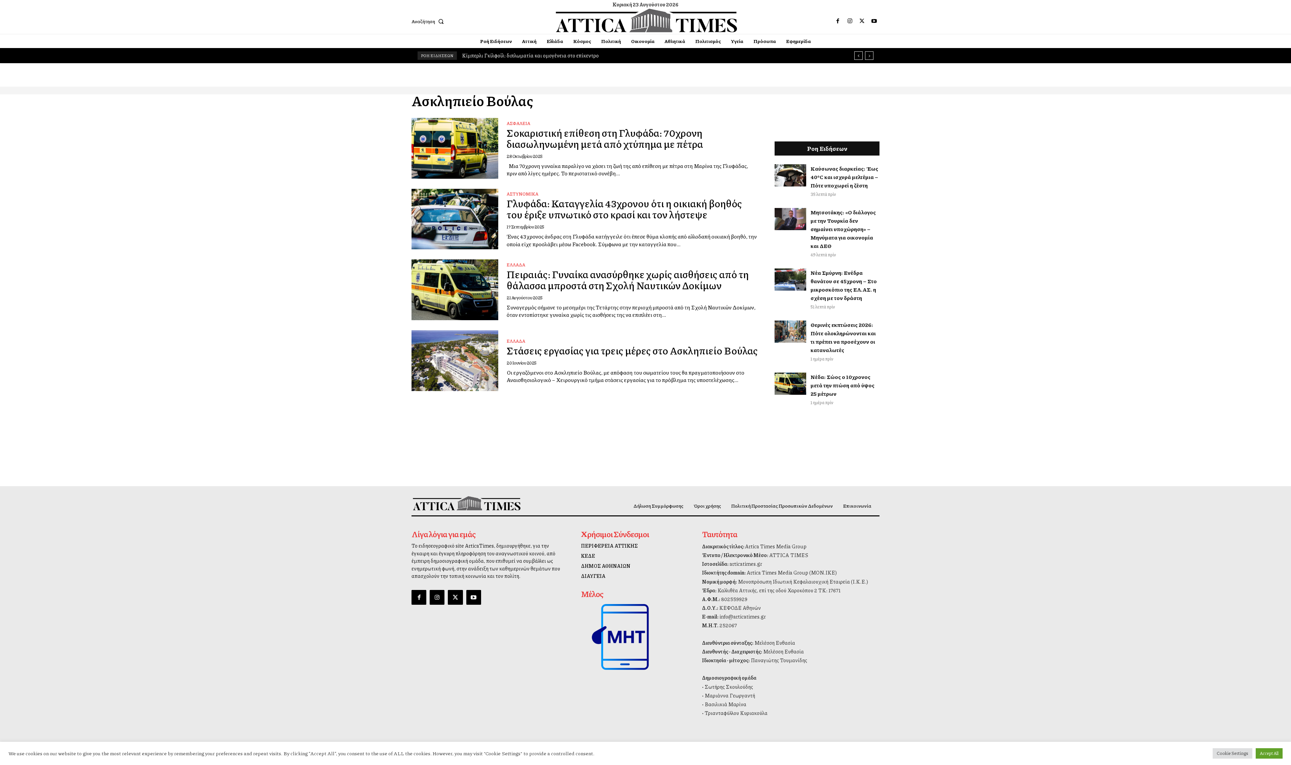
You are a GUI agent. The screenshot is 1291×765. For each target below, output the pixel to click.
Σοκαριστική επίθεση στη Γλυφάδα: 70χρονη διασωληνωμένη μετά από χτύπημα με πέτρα (605, 138)
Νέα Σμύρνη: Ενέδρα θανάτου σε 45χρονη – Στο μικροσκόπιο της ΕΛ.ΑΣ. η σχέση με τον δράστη (844, 285)
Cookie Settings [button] (1232, 753)
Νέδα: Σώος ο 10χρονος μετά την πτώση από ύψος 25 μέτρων (842, 385)
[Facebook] (837, 21)
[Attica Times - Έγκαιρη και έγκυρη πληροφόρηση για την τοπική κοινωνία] (646, 20)
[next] (869, 55)
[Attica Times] (466, 503)
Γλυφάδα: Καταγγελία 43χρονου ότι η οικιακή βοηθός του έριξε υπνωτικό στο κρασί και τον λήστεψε (624, 208)
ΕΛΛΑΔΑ (516, 265)
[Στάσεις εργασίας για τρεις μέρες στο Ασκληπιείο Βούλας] (455, 360)
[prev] (858, 55)
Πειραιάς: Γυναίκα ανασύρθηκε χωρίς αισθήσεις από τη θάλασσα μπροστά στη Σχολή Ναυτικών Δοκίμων (628, 279)
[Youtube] (874, 21)
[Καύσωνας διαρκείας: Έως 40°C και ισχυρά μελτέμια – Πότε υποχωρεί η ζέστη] (790, 175)
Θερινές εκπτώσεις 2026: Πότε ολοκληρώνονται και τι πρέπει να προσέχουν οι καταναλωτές (843, 337)
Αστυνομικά (522, 194)
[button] (429, 21)
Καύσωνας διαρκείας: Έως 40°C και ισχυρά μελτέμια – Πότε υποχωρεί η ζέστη (844, 177)
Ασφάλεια (518, 123)
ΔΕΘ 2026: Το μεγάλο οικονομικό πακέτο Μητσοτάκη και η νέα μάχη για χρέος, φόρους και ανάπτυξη (580, 55)
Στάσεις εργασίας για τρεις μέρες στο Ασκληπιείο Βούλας (632, 350)
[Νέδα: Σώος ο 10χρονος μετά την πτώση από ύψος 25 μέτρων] (790, 384)
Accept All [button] (1269, 753)
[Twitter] (862, 21)
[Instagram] (850, 21)
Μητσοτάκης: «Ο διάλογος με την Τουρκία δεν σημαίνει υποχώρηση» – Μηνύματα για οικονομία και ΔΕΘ (843, 229)
